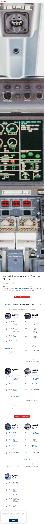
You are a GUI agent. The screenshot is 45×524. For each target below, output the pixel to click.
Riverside (15, 441)
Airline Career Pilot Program (21, 288)
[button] (42, 1)
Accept (13, 520)
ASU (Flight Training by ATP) (16, 484)
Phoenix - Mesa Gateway (15, 493)
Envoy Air (15, 336)
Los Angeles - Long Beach (36, 331)
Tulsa (17, 385)
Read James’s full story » (9, 348)
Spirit (17, 341)
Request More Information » (22, 296)
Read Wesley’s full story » (28, 459)
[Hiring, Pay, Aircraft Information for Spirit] (15, 315)
